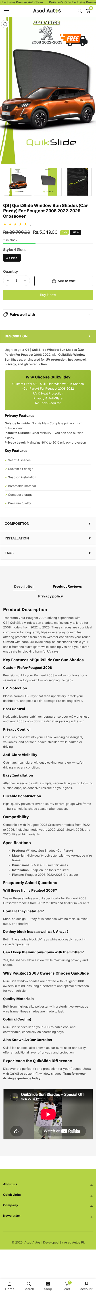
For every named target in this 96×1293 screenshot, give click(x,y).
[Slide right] (90, 181)
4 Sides (13, 259)
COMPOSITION (17, 523)
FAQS (9, 553)
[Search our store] (81, 11)
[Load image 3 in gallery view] (78, 182)
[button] (48, 315)
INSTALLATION (17, 538)
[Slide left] (6, 181)
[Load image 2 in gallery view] (48, 182)
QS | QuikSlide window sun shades (27, 622)
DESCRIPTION (16, 336)
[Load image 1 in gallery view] (18, 182)
